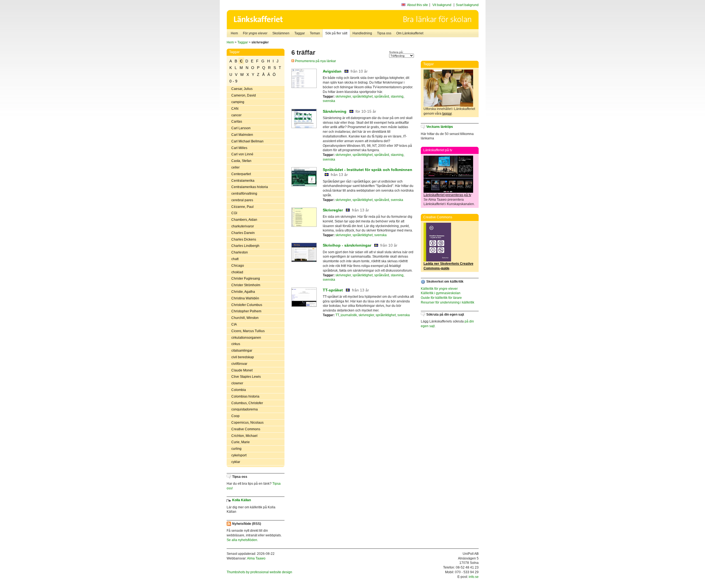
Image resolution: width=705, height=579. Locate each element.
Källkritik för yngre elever (439, 289)
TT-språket (333, 290)
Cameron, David (243, 95)
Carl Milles (239, 148)
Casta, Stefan (241, 161)
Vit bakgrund (441, 5)
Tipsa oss (384, 33)
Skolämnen (280, 33)
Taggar (299, 33)
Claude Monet (242, 370)
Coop (235, 416)
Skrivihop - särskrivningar (347, 245)
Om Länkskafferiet (409, 33)
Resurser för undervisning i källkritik (447, 302)
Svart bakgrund (467, 5)
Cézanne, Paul (242, 207)
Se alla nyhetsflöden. (242, 540)
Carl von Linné (242, 154)
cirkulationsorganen (246, 338)
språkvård (381, 96)
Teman (315, 33)
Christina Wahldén (245, 298)
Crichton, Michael (244, 436)
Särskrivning (334, 111)
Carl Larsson (241, 128)
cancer (236, 115)
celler (235, 167)
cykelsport (238, 455)
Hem (234, 33)
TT (337, 315)
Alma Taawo (256, 558)
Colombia (238, 390)
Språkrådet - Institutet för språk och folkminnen (367, 169)
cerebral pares (242, 200)
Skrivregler (333, 210)
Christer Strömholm (245, 285)
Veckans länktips (439, 127)
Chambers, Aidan (244, 220)
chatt (234, 259)
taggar (447, 113)
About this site (417, 5)
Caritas (236, 121)
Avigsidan (332, 71)
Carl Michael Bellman (247, 141)
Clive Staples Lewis (246, 377)
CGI (234, 213)
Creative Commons (245, 429)
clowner (237, 383)
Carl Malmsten (242, 135)
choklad (237, 272)
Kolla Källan (241, 500)
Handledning (362, 33)
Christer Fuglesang (245, 278)
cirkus (235, 344)
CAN (234, 109)
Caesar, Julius (242, 89)
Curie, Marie (240, 442)
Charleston (239, 252)
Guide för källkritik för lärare (441, 298)
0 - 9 (233, 81)
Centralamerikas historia (249, 187)
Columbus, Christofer (247, 403)
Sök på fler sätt (336, 33)
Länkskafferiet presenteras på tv (447, 195)
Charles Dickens (243, 239)
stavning (397, 96)
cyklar (235, 462)
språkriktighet (362, 96)
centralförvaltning (244, 193)
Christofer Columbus (246, 305)
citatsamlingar (241, 350)
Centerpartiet (241, 174)
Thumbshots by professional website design (259, 572)
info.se (474, 577)
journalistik (349, 315)
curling (236, 449)
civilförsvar (239, 364)
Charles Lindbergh (245, 246)
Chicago (237, 266)
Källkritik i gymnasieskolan (440, 293)
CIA (234, 324)
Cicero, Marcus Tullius (248, 331)
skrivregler (343, 96)
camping (237, 102)
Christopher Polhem (246, 311)
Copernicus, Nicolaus (247, 422)
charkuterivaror (242, 226)
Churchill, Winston (245, 318)
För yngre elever (255, 33)
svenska (329, 101)
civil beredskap (242, 357)
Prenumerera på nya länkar (315, 61)
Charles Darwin (243, 233)
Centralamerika (242, 181)
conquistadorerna (244, 409)
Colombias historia (245, 396)
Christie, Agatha (243, 292)
